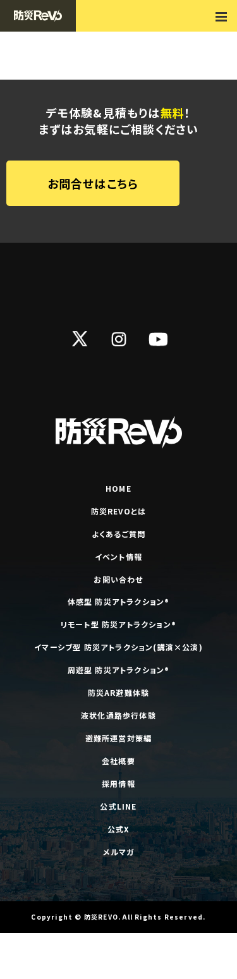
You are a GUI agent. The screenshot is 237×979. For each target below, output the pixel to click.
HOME (118, 488)
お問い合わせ (118, 579)
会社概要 (118, 760)
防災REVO (101, 916)
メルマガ (119, 851)
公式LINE (118, 806)
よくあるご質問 (118, 533)
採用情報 (118, 783)
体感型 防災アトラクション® (119, 601)
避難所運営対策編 (118, 738)
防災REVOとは (119, 511)
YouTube (158, 338)
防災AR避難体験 (119, 692)
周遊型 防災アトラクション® (119, 669)
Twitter (79, 338)
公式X (118, 829)
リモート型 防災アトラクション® (118, 624)
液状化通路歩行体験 (118, 715)
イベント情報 (118, 556)
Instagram (118, 338)
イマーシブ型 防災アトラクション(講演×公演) (118, 647)
